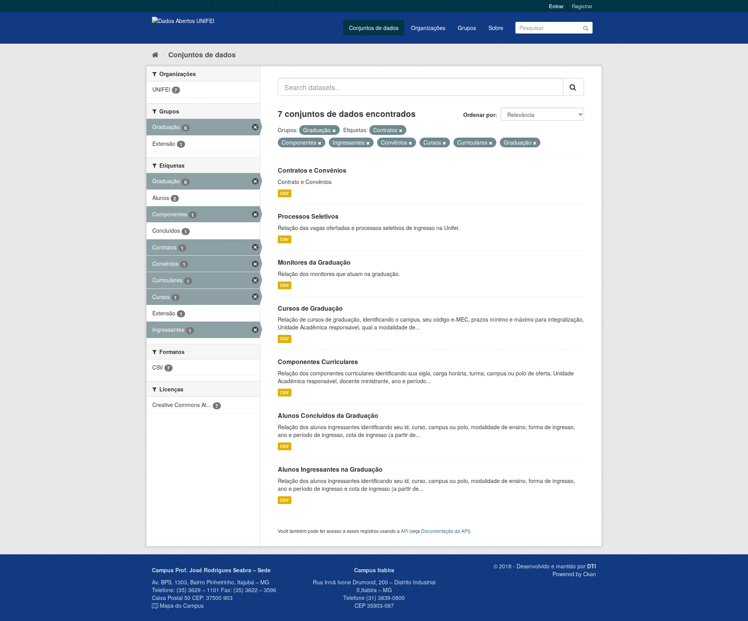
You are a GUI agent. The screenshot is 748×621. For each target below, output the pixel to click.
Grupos (467, 28)
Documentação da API (445, 530)
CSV (284, 193)
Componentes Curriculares (318, 361)
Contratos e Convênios (312, 170)
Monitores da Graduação (314, 262)
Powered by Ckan (574, 574)
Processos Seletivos (308, 216)
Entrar (556, 6)
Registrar (582, 6)
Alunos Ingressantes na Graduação (330, 469)
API (404, 530)
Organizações (428, 28)
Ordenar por (479, 115)
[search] (573, 87)
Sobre (496, 28)
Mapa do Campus (182, 605)
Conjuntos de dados (374, 28)
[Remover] (334, 130)
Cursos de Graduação (310, 308)
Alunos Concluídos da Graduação (328, 415)
